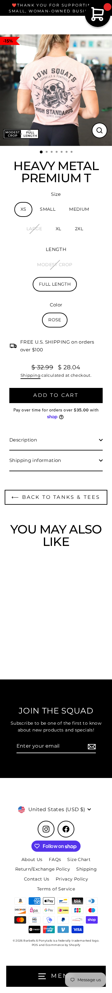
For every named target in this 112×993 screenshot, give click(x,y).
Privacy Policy (72, 879)
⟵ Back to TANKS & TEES (56, 497)
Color (56, 305)
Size (56, 194)
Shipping (30, 375)
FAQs (55, 859)
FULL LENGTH (55, 284)
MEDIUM (79, 209)
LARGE (34, 228)
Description (23, 440)
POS (35, 945)
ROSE (54, 319)
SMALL (47, 209)
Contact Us (36, 879)
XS (23, 209)
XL (58, 228)
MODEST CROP (54, 264)
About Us (32, 859)
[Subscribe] (91, 746)
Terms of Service (56, 888)
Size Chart (79, 859)
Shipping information (35, 460)
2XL (79, 228)
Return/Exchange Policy (42, 869)
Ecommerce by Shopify (63, 945)
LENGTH (56, 249)
